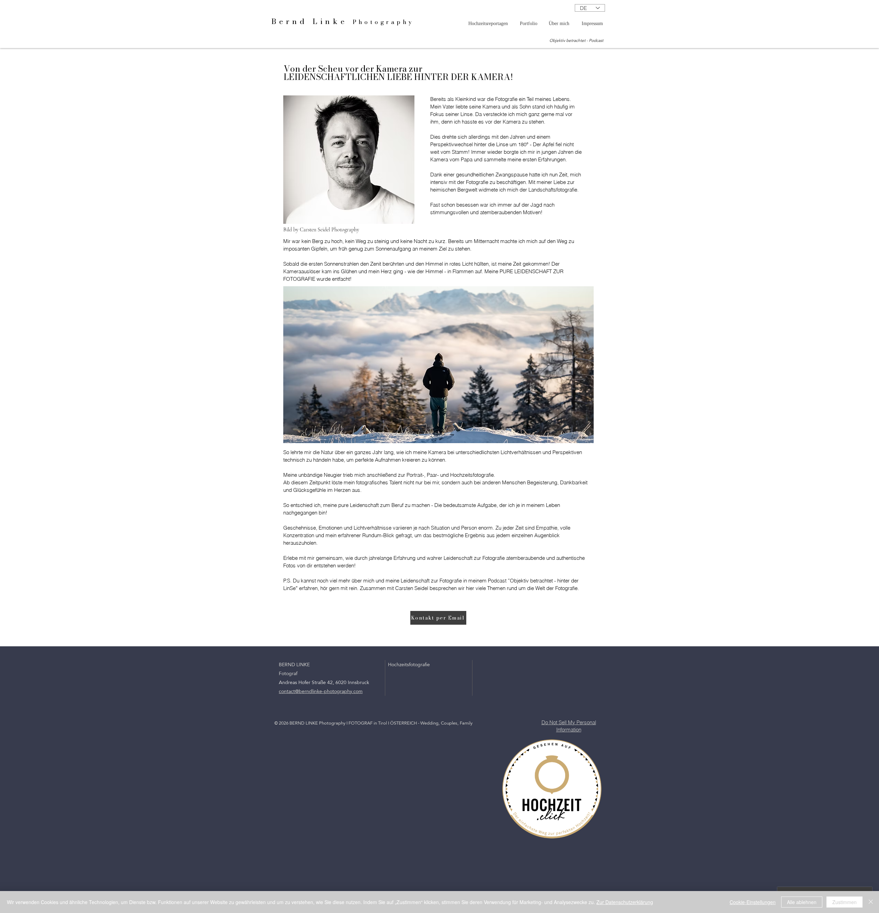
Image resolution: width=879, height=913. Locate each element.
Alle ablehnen (802, 902)
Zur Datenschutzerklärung (624, 902)
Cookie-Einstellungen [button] (753, 902)
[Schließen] (871, 902)
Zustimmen (844, 902)
